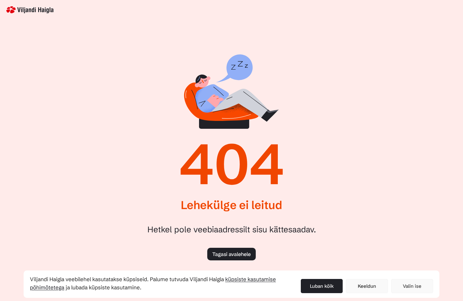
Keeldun (367, 286)
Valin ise (412, 286)
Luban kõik (322, 286)
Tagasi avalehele (231, 254)
